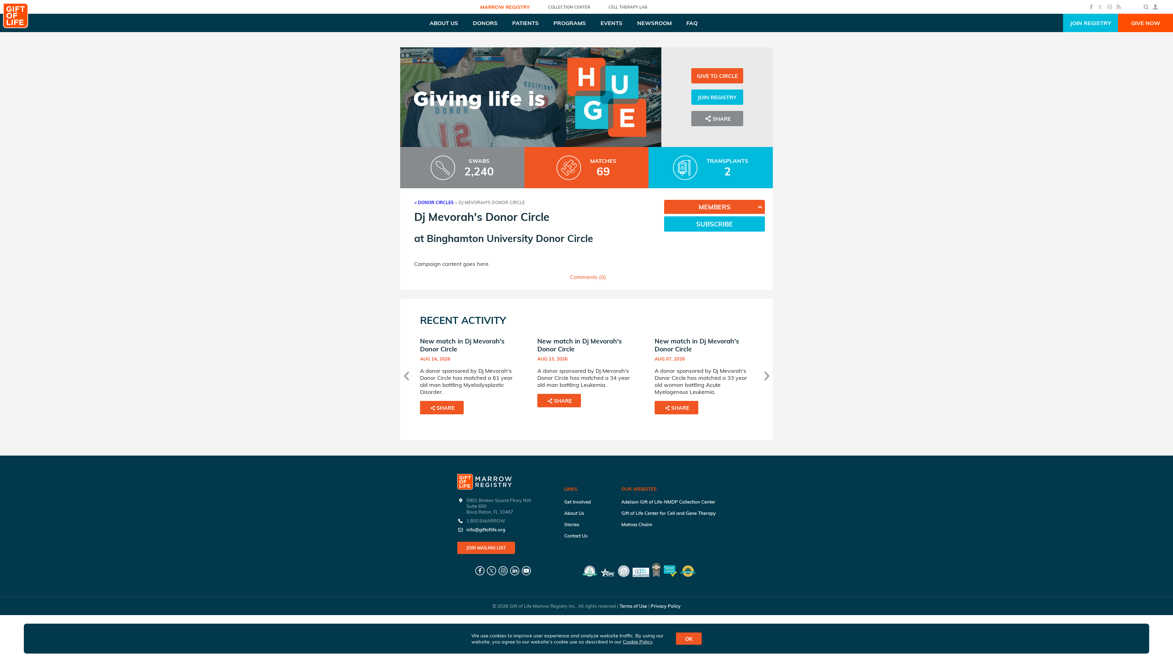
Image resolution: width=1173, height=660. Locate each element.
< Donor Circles (434, 202)
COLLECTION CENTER (569, 7)
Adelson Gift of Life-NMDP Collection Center (668, 502)
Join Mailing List (486, 548)
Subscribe (714, 224)
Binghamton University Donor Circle (510, 238)
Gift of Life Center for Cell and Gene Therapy (668, 513)
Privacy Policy (666, 606)
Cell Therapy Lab (627, 7)
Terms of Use (633, 606)
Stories (571, 524)
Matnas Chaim (636, 524)
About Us (574, 513)
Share (446, 408)
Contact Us (575, 536)
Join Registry (1090, 23)
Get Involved (577, 502)
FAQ (692, 23)
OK (688, 639)
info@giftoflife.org (485, 530)
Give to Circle (717, 76)
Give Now (1145, 23)
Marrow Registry (505, 7)
